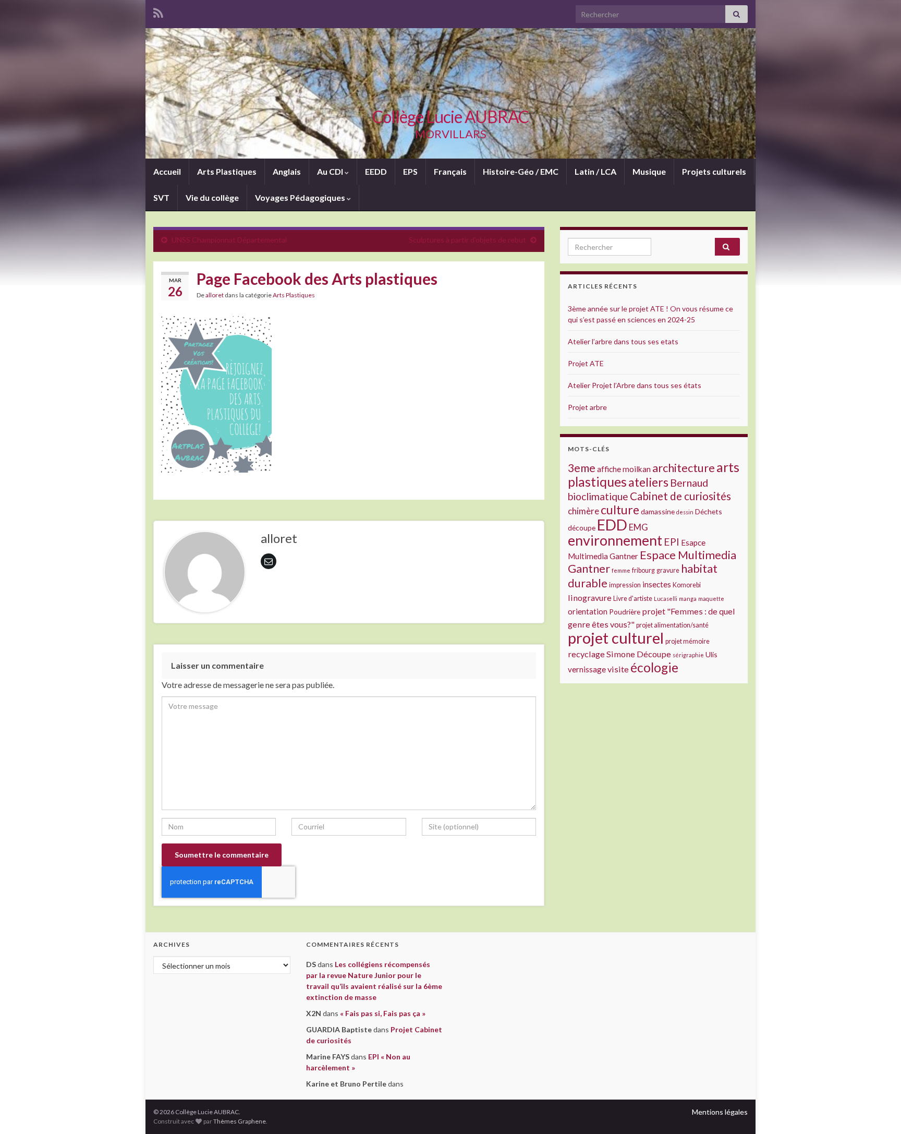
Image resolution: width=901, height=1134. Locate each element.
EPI (671, 542)
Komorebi (687, 585)
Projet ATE (586, 363)
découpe (581, 527)
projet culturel (616, 638)
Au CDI (331, 171)
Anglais (287, 171)
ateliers (648, 482)
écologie (654, 667)
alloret (214, 295)
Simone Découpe (638, 654)
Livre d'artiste (632, 598)
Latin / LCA (595, 171)
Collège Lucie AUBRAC (450, 116)
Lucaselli (665, 598)
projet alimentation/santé (672, 625)
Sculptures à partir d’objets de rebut (467, 239)
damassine (658, 511)
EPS (410, 171)
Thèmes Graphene (239, 1121)
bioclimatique (598, 496)
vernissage (587, 669)
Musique (649, 171)
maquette (711, 598)
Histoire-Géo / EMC (520, 171)
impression (625, 585)
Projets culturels (714, 171)
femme (621, 570)
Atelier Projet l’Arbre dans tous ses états (634, 385)
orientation (587, 611)
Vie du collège (212, 197)
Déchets (708, 511)
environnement (615, 540)
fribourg (643, 570)
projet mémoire (687, 641)
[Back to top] (878, 1110)
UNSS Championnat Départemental (229, 239)
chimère (583, 510)
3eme (581, 468)
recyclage (586, 654)
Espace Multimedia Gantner (652, 561)
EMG (638, 527)
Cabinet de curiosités (680, 496)
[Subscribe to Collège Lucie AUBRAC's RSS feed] (158, 11)
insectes (656, 584)
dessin (684, 512)
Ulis (711, 654)
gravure (667, 570)
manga (688, 598)
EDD (612, 525)
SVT (161, 197)
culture (620, 509)
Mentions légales (720, 1111)
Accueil (167, 171)
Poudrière (624, 611)
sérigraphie (688, 655)
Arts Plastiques (227, 171)
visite (618, 669)
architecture (683, 468)
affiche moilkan (624, 469)
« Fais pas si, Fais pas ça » (382, 1013)
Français (450, 171)
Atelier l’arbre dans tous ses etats (623, 341)
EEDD (376, 171)
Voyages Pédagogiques (301, 197)
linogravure (590, 597)
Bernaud (689, 483)
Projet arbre (587, 407)
